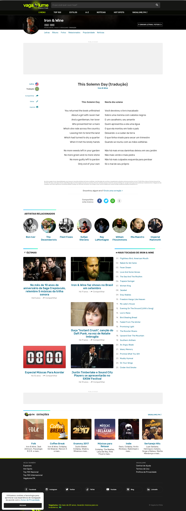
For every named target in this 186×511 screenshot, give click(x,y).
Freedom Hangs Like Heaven (132, 299)
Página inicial (49, 28)
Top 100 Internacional (33, 475)
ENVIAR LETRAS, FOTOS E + (151, 24)
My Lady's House (127, 304)
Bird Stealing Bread (128, 317)
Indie (52, 25)
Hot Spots (119, 12)
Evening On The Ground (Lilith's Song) (136, 308)
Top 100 (57, 12)
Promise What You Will (130, 354)
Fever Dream (125, 267)
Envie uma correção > (113, 191)
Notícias (101, 12)
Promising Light (127, 326)
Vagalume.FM (139, 12)
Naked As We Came (128, 263)
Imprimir (32, 107)
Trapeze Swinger (127, 281)
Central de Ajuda (143, 466)
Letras (47, 32)
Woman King (125, 286)
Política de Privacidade (146, 472)
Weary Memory (126, 349)
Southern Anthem (128, 340)
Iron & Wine (53, 20)
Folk (46, 25)
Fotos (63, 32)
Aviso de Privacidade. (30, 500)
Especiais (27, 466)
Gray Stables (125, 295)
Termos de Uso (142, 469)
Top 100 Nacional (30, 472)
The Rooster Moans (128, 331)
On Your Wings (126, 363)
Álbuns (55, 32)
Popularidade (89, 32)
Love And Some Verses (130, 272)
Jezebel (123, 290)
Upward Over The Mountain (132, 336)
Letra (31, 84)
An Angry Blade (127, 345)
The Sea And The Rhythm (131, 277)
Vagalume (36, 5)
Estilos (73, 12)
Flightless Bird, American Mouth (134, 258)
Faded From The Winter (130, 322)
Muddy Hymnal (126, 358)
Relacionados (74, 32)
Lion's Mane (125, 313)
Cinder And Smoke (128, 367)
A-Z (87, 12)
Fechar (23, 505)
